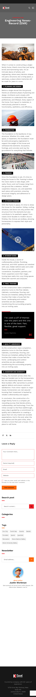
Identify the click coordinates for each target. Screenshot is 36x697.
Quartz (13, 535)
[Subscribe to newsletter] (31, 559)
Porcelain (5, 535)
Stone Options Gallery (18, 539)
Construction (18, 17)
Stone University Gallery (10, 543)
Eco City (5, 531)
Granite (21, 531)
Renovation (6, 539)
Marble (28, 531)
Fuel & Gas (13, 531)
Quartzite (20, 535)
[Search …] (29, 8)
